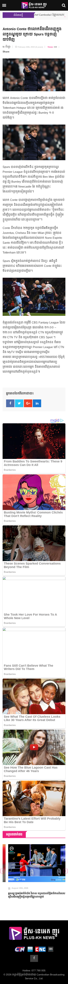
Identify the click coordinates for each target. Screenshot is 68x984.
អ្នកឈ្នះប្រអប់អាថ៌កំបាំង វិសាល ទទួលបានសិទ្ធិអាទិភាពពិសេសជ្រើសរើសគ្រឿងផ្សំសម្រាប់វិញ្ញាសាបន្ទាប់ (31, 895)
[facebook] (34, 958)
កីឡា (7, 47)
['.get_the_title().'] (34, 863)
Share (6, 51)
